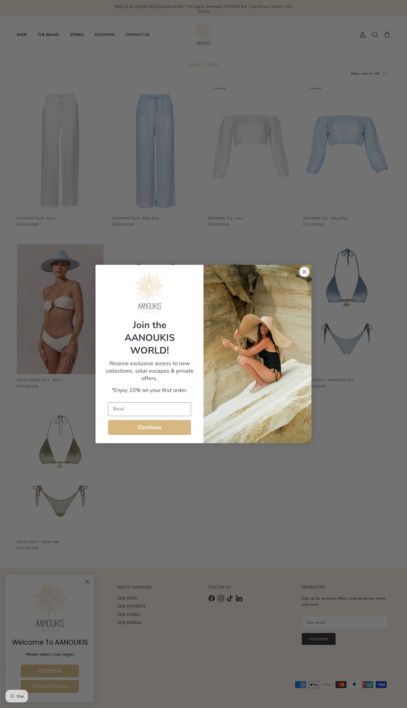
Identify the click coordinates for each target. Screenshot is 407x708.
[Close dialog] (304, 272)
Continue (149, 427)
